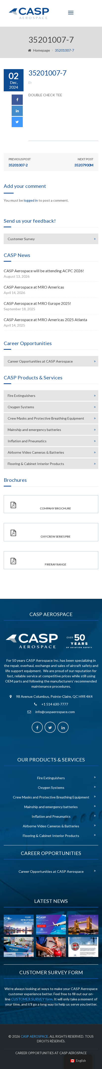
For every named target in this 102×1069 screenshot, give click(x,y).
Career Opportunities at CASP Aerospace (40, 361)
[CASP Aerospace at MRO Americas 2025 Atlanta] (19, 947)
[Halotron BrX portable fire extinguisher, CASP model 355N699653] (83, 947)
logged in (31, 200)
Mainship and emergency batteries (34, 430)
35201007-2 (20, 162)
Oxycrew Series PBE (56, 536)
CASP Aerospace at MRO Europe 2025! (37, 303)
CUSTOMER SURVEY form (31, 999)
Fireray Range (55, 564)
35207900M (84, 162)
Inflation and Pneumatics (27, 441)
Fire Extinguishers (21, 395)
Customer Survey (21, 239)
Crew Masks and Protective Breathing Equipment (46, 418)
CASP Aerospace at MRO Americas (34, 287)
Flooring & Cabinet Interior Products (36, 464)
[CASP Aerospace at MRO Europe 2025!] (83, 924)
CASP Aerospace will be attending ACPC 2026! (44, 270)
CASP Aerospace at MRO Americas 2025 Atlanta (45, 319)
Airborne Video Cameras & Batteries (36, 452)
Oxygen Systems (21, 407)
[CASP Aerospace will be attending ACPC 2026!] (19, 924)
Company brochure (55, 508)
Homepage (41, 50)
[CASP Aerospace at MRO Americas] (51, 924)
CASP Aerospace (34, 1036)
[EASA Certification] (51, 947)
